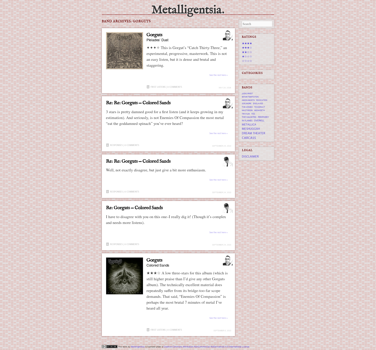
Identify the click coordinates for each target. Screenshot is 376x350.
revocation (261, 100)
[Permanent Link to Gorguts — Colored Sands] (124, 276)
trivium (246, 114)
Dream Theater (253, 133)
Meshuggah (251, 129)
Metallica (249, 124)
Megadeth (259, 110)
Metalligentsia (138, 346)
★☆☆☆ (247, 56)
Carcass (249, 138)
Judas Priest (247, 93)
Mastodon (247, 110)
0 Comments (174, 86)
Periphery (263, 117)
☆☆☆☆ (247, 61)
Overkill (259, 120)
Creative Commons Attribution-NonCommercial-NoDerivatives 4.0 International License (206, 346)
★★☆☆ (247, 52)
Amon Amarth (248, 100)
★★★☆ (247, 47)
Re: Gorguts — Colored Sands (134, 208)
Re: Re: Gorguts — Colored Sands (138, 103)
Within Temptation (250, 97)
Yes (253, 113)
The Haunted (249, 117)
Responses (116, 145)
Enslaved (258, 103)
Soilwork (246, 103)
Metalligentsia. (188, 10)
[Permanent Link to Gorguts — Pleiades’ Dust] (124, 50)
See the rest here (217, 75)
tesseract (259, 107)
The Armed (247, 107)
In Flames (247, 120)
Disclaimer (250, 156)
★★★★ (247, 43)
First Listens (158, 86)
